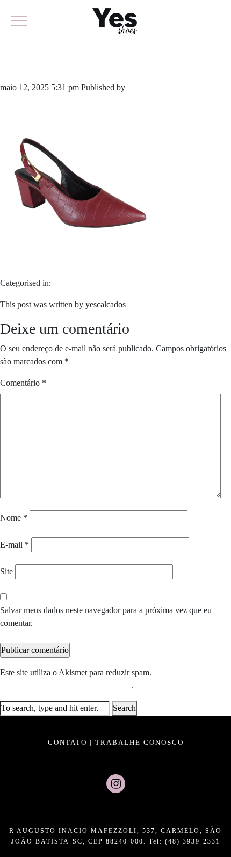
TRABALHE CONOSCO (139, 742)
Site (6, 571)
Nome (13, 517)
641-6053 (41, 64)
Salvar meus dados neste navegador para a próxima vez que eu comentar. (106, 617)
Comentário (23, 382)
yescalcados (147, 87)
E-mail (14, 544)
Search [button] (124, 707)
